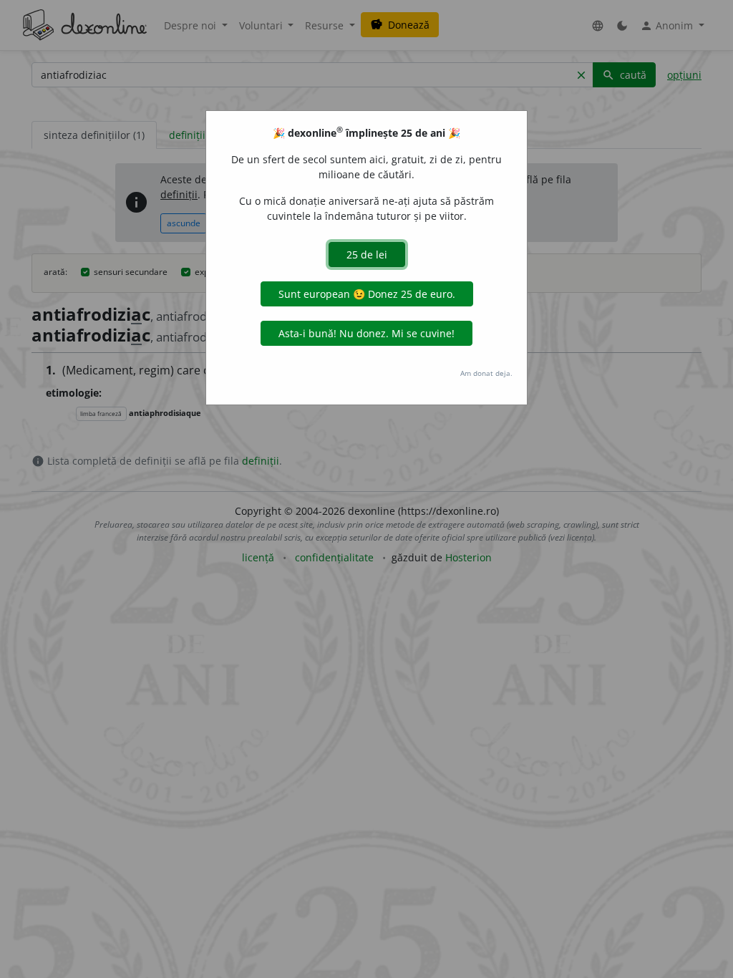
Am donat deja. (486, 373)
